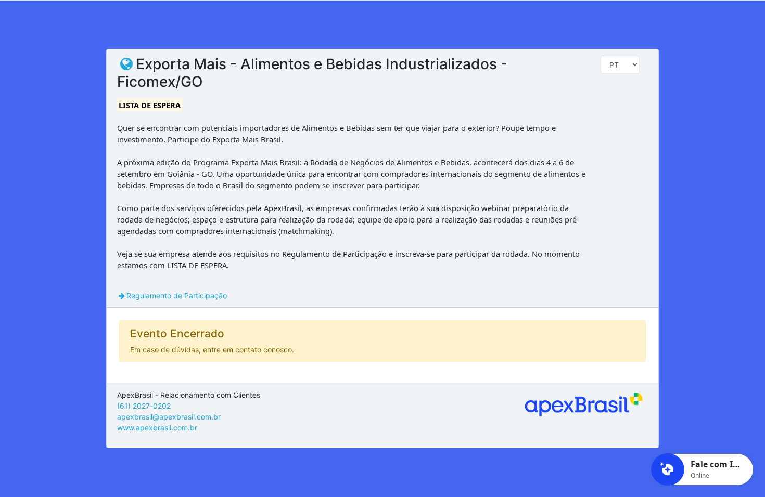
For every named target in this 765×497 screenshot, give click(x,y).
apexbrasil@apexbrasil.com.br (169, 416)
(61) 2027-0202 (144, 405)
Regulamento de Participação (176, 295)
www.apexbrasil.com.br (157, 427)
